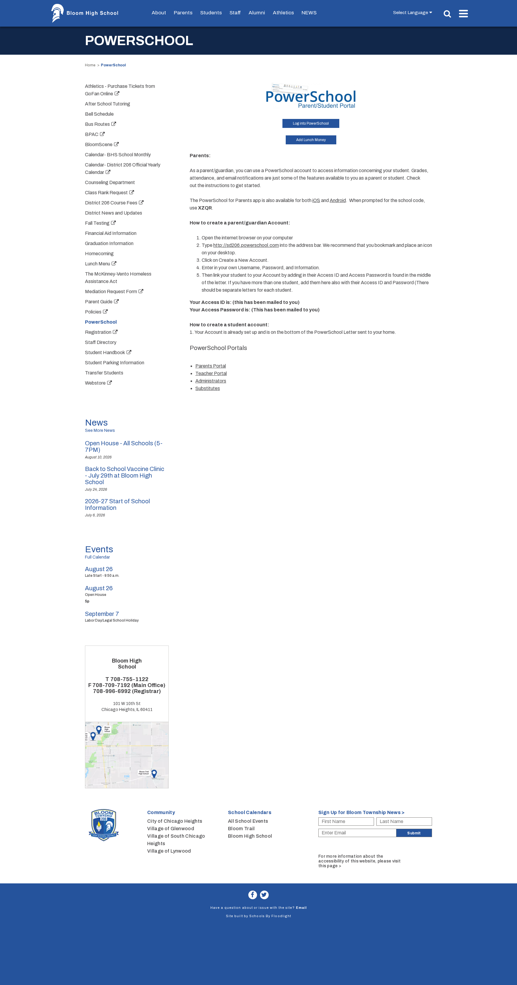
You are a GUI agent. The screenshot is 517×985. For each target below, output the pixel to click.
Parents (183, 13)
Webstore (95, 383)
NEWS (309, 13)
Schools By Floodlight (270, 916)
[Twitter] (264, 895)
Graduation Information (109, 243)
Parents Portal (210, 365)
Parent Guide (98, 301)
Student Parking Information (114, 362)
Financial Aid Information (110, 233)
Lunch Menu (97, 263)
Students (211, 13)
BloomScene (98, 144)
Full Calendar (97, 557)
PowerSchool (101, 322)
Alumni (257, 13)
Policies (93, 311)
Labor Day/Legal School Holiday (112, 620)
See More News (100, 430)
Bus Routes (97, 124)
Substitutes (207, 388)
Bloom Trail (241, 828)
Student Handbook (105, 352)
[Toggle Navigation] (463, 13)
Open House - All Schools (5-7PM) (123, 446)
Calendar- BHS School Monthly (118, 154)
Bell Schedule (99, 114)
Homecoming (99, 253)
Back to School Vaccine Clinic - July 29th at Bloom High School (124, 475)
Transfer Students (104, 372)
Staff (235, 13)
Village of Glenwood (170, 828)
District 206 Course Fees (111, 202)
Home (90, 65)
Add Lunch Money (311, 140)
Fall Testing (97, 223)
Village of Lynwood (169, 851)
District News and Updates (113, 212)
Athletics (283, 13)
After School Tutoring (107, 103)
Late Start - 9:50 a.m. (102, 575)
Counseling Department (110, 182)
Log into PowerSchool (311, 123)
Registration (98, 332)
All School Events (248, 821)
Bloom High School (250, 836)
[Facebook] (252, 895)
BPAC (91, 134)
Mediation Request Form (111, 291)
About (159, 13)
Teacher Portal (211, 373)
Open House (95, 595)
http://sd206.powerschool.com (246, 245)
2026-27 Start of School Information (117, 504)
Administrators (210, 380)
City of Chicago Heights (174, 821)
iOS (316, 200)
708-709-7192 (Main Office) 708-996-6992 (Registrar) (128, 688)
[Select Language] (414, 12)
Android (338, 200)
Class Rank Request (106, 192)
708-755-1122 (129, 679)
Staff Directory (100, 342)
